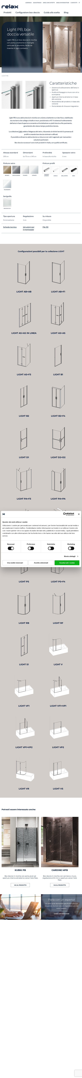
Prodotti (7, 12)
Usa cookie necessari (15, 563)
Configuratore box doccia (27, 12)
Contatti (74, 2)
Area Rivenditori (62, 2)
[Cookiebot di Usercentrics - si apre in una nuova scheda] (64, 514)
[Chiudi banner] (79, 514)
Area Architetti (49, 2)
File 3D (45, 227)
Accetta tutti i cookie (67, 563)
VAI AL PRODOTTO (20, 885)
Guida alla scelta (52, 12)
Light (20, 131)
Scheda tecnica (10, 227)
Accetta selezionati (41, 563)
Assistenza (37, 2)
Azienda (28, 2)
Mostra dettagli (69, 556)
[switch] (31, 548)
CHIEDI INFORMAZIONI (61, 914)
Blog (66, 12)
